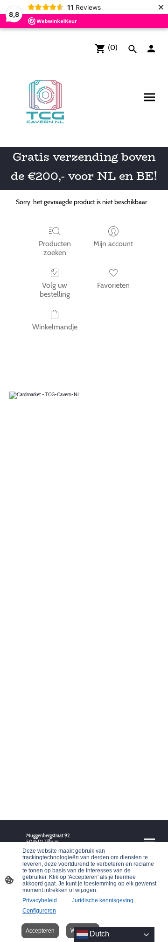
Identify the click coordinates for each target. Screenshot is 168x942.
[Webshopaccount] (151, 48)
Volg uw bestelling (55, 290)
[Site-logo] (45, 101)
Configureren (39, 910)
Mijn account (113, 243)
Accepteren (40, 931)
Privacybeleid (39, 900)
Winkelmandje (54, 326)
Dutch (98, 934)
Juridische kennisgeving (102, 900)
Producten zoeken (55, 248)
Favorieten (113, 285)
